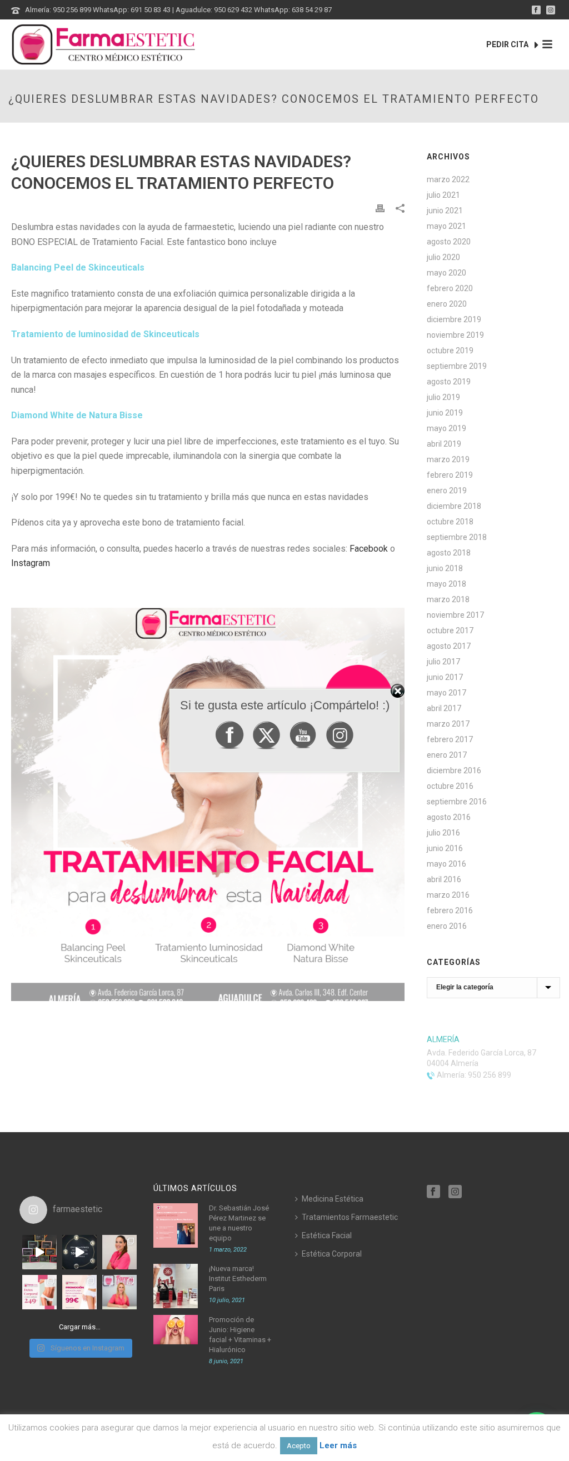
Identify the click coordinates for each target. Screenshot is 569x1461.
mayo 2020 (446, 272)
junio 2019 (445, 412)
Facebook (369, 548)
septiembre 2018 (457, 537)
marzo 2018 (448, 599)
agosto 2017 (449, 646)
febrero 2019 (450, 475)
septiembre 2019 (457, 366)
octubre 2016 (450, 786)
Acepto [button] (299, 1446)
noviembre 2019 (455, 335)
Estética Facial (327, 1235)
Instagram (30, 563)
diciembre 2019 (454, 319)
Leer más (338, 1445)
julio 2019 (443, 397)
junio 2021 (445, 210)
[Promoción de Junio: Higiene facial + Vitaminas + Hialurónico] (175, 1329)
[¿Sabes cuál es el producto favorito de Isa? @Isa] (119, 1252)
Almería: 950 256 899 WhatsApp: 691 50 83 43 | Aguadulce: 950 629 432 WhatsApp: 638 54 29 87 (178, 10)
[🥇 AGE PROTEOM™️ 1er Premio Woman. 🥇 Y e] (79, 1252)
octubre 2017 (450, 630)
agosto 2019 (449, 381)
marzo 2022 (448, 179)
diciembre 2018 (454, 506)
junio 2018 (445, 568)
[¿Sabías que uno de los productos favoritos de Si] (119, 1292)
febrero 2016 (450, 910)
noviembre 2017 (455, 615)
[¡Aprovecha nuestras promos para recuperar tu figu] (39, 1292)
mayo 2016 (446, 863)
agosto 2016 (449, 817)
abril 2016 (444, 879)
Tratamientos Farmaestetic (350, 1217)
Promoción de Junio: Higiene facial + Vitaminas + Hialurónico (240, 1334)
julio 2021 (443, 195)
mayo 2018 (446, 583)
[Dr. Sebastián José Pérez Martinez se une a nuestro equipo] (175, 1225)
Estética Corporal (332, 1253)
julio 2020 (443, 257)
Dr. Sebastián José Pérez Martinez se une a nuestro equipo (239, 1223)
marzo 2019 (448, 459)
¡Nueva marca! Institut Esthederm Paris (238, 1278)
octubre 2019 (450, 350)
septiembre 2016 (457, 801)
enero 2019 (447, 490)
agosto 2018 (449, 552)
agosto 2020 (449, 241)
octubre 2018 (450, 521)
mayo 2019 (446, 428)
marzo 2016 (448, 894)
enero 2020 (447, 303)
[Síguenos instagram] (455, 1192)
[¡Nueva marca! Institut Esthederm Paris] (175, 1286)
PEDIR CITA (508, 44)
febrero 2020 (450, 288)
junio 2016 (445, 848)
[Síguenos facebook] (433, 1192)
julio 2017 (443, 661)
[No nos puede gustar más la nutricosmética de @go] (39, 1252)
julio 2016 (443, 832)
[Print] (380, 208)
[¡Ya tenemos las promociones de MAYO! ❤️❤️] (79, 1292)
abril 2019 (444, 443)
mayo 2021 (446, 226)
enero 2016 (447, 926)
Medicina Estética (332, 1198)
